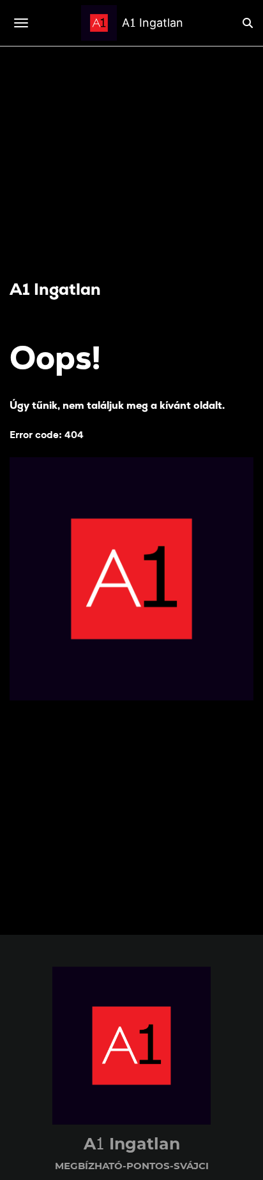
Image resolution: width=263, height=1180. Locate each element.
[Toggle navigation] (21, 23)
